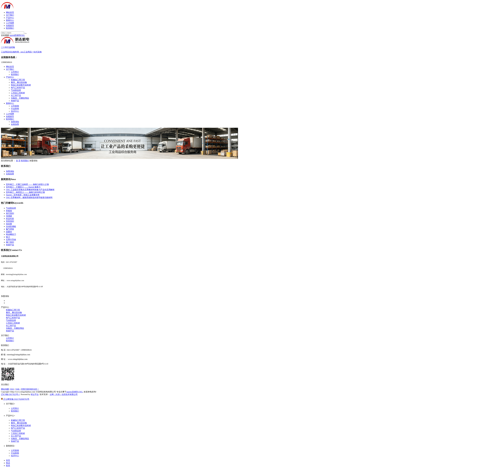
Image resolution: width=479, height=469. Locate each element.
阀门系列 (10, 242)
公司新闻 (15, 106)
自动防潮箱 (11, 226)
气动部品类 (16, 90)
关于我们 (10, 15)
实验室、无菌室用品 (20, 98)
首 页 (18, 161)
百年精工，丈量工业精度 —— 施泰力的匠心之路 (27, 184)
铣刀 (8, 237)
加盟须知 (15, 122)
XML (17, 389)
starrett (12, 35)
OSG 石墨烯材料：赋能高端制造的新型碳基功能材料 (29, 197)
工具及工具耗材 (18, 93)
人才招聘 (10, 23)
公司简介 (15, 72)
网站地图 (5, 389)
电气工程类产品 (18, 88)
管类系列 (10, 221)
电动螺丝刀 (11, 234)
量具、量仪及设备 (19, 82)
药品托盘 (10, 219)
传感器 (9, 216)
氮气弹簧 (10, 229)
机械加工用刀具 (18, 80)
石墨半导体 (11, 239)
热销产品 (15, 101)
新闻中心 (10, 20)
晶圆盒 (9, 232)
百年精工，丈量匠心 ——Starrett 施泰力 (23, 187)
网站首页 (10, 12)
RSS (12, 389)
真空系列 (10, 213)
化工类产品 (16, 95)
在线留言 (10, 25)
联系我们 (10, 28)
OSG (23, 35)
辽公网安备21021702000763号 (16, 399)
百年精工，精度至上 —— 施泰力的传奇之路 (25, 192)
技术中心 (15, 111)
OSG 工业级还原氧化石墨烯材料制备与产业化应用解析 (30, 190)
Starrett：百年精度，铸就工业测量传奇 (23, 195)
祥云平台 (35, 394)
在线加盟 (15, 124)
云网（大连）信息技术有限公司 (64, 394)
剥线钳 (9, 211)
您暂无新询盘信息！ (30, 389)
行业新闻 (15, 109)
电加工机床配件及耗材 (21, 85)
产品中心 (10, 18)
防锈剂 (18, 35)
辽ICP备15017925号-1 (10, 394)
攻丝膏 (9, 224)
